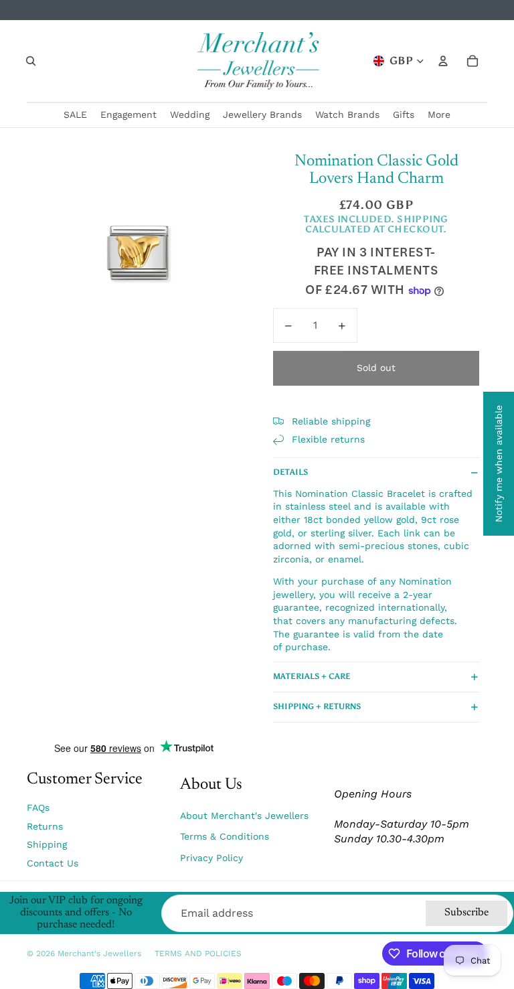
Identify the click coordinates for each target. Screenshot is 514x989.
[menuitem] (439, 115)
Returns (45, 826)
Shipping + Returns (317, 706)
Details (290, 472)
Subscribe (466, 912)
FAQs (38, 807)
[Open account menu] (443, 61)
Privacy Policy (211, 857)
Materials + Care (312, 676)
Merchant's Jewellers (99, 953)
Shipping (47, 844)
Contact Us (52, 863)
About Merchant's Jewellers (244, 815)
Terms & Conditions (224, 836)
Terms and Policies (198, 953)
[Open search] (31, 61)
